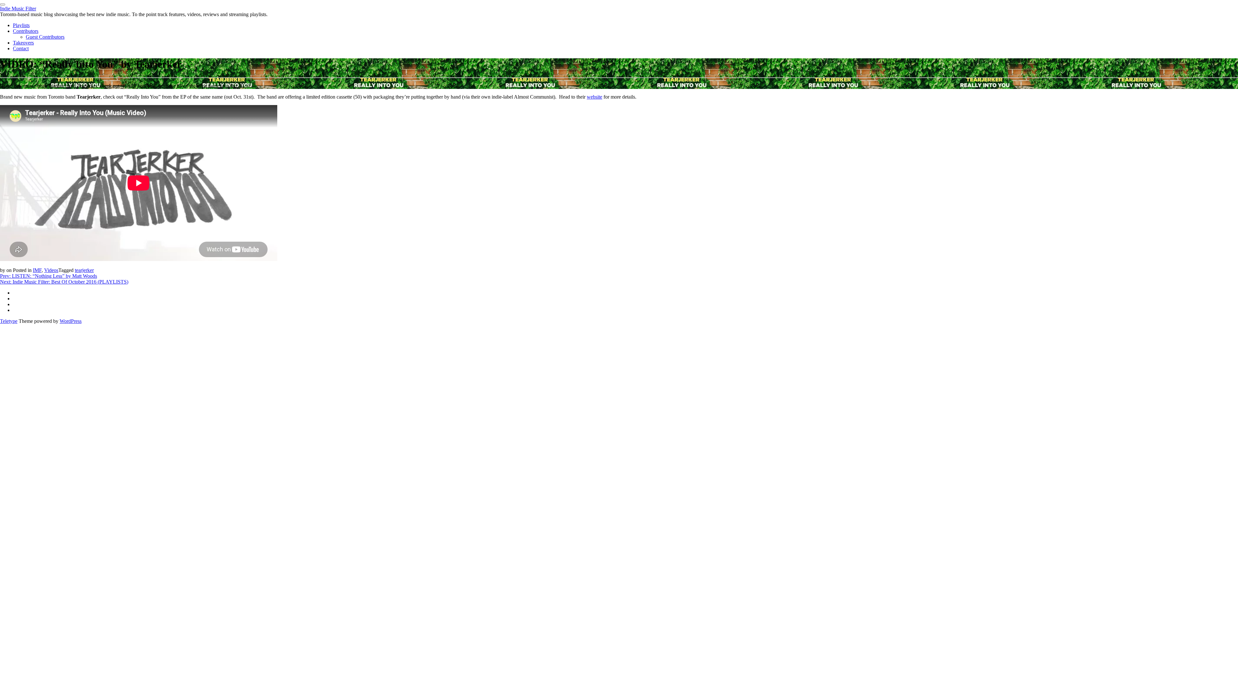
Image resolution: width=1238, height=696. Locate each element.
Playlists (21, 25)
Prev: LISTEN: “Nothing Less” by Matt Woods (48, 276)
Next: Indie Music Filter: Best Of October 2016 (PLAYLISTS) (64, 282)
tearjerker (84, 270)
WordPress (71, 321)
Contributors (25, 31)
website (594, 97)
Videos (51, 270)
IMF (37, 270)
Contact (21, 48)
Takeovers (23, 42)
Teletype (8, 321)
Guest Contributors (45, 37)
